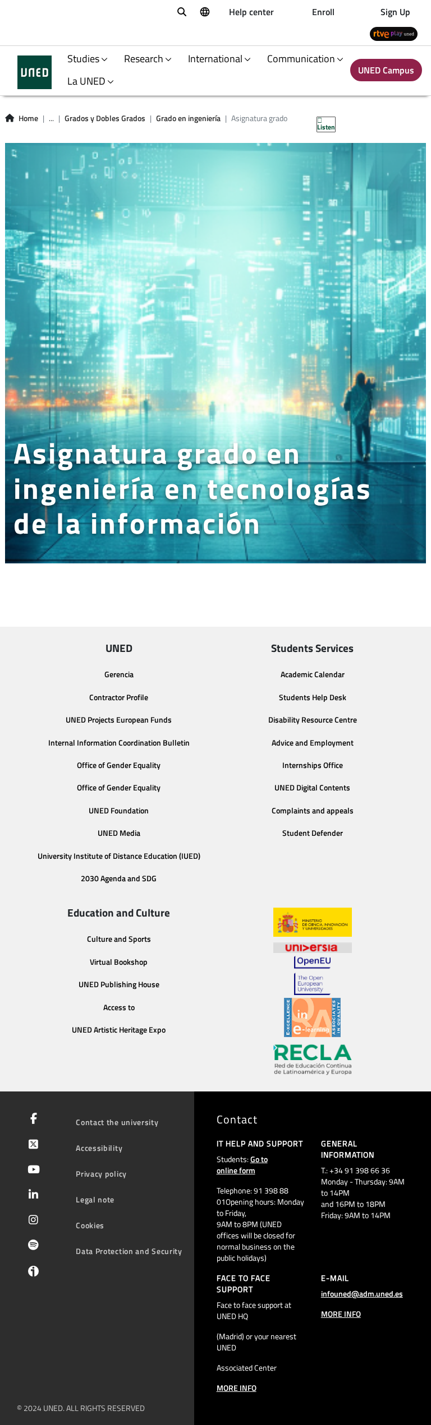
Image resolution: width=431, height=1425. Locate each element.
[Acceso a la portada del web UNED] (34, 72)
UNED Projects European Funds (119, 720)
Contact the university (117, 1122)
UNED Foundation (119, 810)
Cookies (90, 1225)
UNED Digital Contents (312, 787)
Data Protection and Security (129, 1251)
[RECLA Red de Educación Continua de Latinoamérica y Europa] (312, 1059)
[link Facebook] (31, 1119)
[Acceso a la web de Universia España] (312, 946)
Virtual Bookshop (119, 962)
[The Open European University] (312, 975)
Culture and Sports (119, 939)
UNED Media (119, 833)
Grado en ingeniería (188, 118)
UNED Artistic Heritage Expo (119, 1030)
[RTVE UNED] (394, 33)
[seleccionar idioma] (204, 11)
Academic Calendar (313, 674)
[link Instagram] (31, 1221)
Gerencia (119, 674)
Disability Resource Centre (312, 720)
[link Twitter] (31, 1145)
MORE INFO (236, 1388)
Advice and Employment (313, 743)
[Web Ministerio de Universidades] (312, 922)
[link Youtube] (31, 1170)
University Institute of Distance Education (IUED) (119, 856)
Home (28, 118)
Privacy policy (101, 1173)
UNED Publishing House (119, 984)
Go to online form (242, 1164)
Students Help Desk (312, 697)
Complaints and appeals (313, 810)
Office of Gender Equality (119, 765)
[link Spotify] (31, 1246)
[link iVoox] (31, 1273)
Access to (119, 1007)
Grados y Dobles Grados (105, 118)
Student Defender (312, 833)
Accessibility (99, 1148)
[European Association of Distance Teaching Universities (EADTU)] (312, 1017)
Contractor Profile (118, 697)
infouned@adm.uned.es (362, 1293)
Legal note (95, 1199)
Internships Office (312, 765)
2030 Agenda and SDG (119, 878)
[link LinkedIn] (31, 1195)
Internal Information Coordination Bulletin (119, 743)
